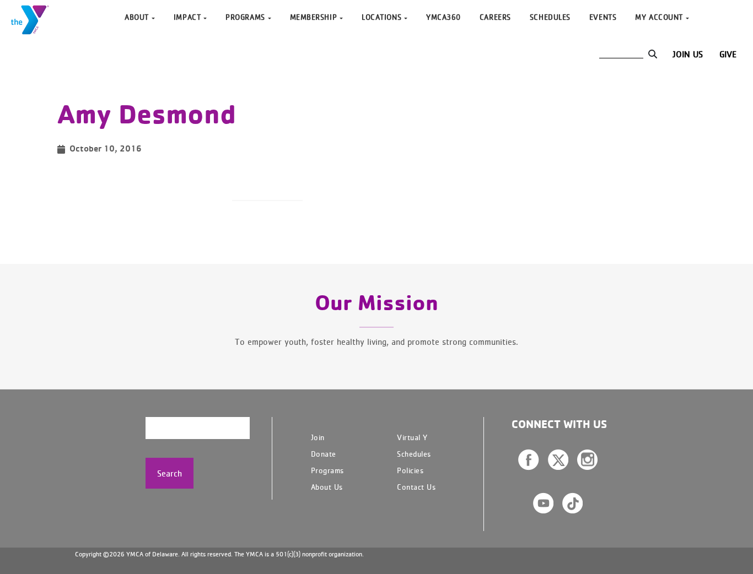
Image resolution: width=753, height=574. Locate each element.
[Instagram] (587, 459)
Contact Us (416, 486)
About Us (327, 486)
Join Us (688, 53)
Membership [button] (313, 16)
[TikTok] (572, 502)
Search (169, 473)
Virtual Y (412, 437)
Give (727, 53)
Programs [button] (245, 16)
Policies (410, 470)
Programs (327, 470)
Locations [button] (381, 16)
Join (318, 437)
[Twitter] (558, 459)
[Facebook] (528, 459)
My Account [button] (659, 16)
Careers (495, 16)
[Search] (652, 54)
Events (602, 16)
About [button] (137, 16)
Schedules (550, 16)
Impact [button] (187, 16)
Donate (323, 453)
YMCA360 (443, 16)
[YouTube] (543, 502)
